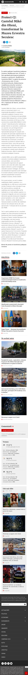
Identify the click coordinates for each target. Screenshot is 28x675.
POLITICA (12, 5)
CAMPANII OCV (5, 639)
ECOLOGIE (4, 646)
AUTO (3, 643)
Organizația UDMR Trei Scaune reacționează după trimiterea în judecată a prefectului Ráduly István (13, 279)
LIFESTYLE (4, 650)
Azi (3, 490)
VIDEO (3, 657)
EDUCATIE (4, 635)
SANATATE (4, 628)
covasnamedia (9, 2)
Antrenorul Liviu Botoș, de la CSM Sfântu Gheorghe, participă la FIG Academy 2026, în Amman (13, 390)
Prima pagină (4, 5)
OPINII (3, 653)
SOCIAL (3, 632)
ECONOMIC (4, 617)
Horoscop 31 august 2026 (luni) (10, 417)
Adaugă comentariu (7, 430)
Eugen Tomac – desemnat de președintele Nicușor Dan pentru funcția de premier (13, 330)
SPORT (5, 553)
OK (26, 666)
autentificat (10, 434)
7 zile (6, 490)
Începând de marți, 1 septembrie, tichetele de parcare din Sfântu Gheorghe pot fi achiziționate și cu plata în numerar (13, 361)
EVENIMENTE (5, 621)
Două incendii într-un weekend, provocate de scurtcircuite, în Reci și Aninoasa (13, 586)
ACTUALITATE (6, 505)
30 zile (10, 490)
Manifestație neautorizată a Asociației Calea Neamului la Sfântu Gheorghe (12, 305)
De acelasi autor (7, 338)
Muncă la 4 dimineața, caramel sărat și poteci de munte (14, 510)
